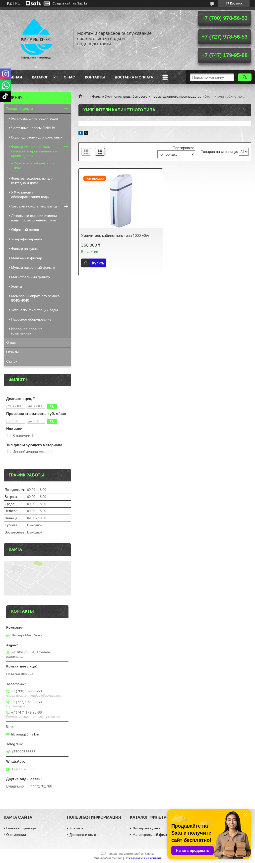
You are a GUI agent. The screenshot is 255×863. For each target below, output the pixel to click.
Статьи (11, 361)
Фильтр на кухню (25, 249)
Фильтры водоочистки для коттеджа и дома (32, 180)
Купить (98, 263)
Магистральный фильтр (30, 277)
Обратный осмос (25, 230)
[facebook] (80, 133)
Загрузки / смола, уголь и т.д (34, 206)
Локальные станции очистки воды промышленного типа (34, 218)
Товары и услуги (19, 109)
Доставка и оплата (134, 77)
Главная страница (21, 828)
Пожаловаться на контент (143, 858)
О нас (69, 77)
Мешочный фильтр (26, 258)
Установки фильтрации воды (34, 310)
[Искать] (245, 77)
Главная (13, 77)
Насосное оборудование (31, 319)
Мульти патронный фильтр (33, 267)
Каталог (40, 77)
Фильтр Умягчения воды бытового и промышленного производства (146, 96)
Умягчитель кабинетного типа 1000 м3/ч (115, 235)
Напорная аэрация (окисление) (26, 331)
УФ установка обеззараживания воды (30, 194)
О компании (16, 835)
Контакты (95, 77)
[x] (86, 133)
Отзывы (12, 352)
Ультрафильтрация (26, 239)
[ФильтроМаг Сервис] (36, 38)
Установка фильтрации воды (34, 118)
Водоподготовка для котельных (36, 137)
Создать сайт (62, 3)
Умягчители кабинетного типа (34, 165)
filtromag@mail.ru (25, 734)
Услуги (16, 286)
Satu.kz (149, 854)
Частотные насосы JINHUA (33, 128)
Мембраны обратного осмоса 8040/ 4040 (35, 298)
